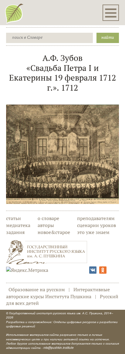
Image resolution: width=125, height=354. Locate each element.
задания (15, 232)
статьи (13, 218)
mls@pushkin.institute (58, 348)
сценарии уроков (96, 225)
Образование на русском (36, 289)
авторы (46, 225)
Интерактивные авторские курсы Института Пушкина (58, 293)
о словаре (48, 218)
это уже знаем (93, 232)
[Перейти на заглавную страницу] (14, 13)
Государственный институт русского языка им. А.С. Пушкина (55, 313)
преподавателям (96, 218)
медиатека (18, 225)
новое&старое (54, 232)
